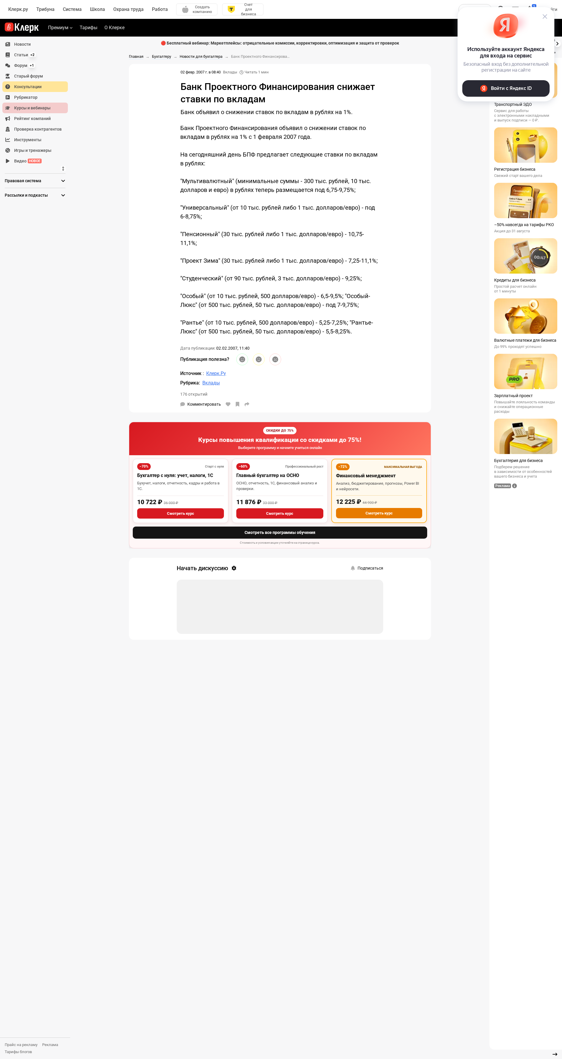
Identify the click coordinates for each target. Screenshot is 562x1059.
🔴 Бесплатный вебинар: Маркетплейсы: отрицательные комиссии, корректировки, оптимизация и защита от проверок (280, 43)
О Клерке (114, 27)
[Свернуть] (555, 1054)
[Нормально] (259, 359)
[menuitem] (35, 44)
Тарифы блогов (18, 1052)
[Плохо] (275, 359)
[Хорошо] (242, 359)
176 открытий (193, 394)
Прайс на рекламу (21, 1044)
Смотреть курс (180, 513)
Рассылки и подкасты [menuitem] (26, 195)
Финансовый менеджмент (366, 475)
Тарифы (88, 27)
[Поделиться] (247, 404)
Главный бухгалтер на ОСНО (267, 475)
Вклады (230, 72)
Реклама (50, 1044)
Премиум (58, 27)
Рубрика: (190, 383)
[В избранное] (237, 404)
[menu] (37, 102)
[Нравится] (228, 404)
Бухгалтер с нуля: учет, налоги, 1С (175, 475)
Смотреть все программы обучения (280, 532)
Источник (191, 373)
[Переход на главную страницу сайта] (22, 27)
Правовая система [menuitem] (23, 180)
